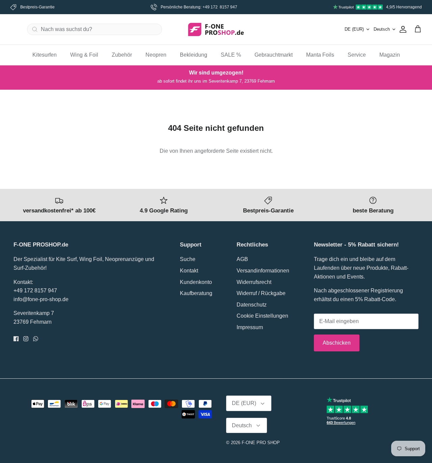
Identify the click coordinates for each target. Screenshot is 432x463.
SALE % (231, 55)
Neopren (155, 55)
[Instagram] (25, 338)
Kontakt (189, 270)
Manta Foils (320, 55)
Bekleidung (193, 55)
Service (357, 55)
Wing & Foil (84, 55)
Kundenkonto (196, 282)
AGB (242, 259)
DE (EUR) (354, 29)
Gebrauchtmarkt (273, 55)
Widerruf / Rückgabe (261, 293)
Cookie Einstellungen (262, 316)
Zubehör (122, 55)
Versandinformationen (263, 270)
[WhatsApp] (35, 338)
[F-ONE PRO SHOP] (216, 29)
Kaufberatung (196, 293)
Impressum (250, 327)
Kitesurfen (44, 55)
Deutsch (382, 29)
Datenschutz (252, 305)
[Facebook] (16, 338)
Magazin (389, 55)
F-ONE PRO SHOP (261, 442)
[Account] (401, 29)
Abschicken (337, 343)
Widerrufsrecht (254, 282)
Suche (187, 259)
